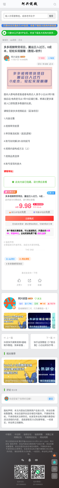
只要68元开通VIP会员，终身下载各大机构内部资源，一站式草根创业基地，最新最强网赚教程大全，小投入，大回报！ (32, 32)
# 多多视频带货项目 (14, 263)
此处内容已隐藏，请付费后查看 (30, 181)
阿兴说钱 (15, 56)
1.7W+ (29, 303)
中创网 (17, 434)
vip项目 (13, 40)
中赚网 (8, 434)
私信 (52, 58)
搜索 (51, 15)
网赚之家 (50, 434)
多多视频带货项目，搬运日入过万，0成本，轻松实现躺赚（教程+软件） (28, 49)
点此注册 (41, 233)
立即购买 (29, 218)
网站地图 (44, 437)
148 (43, 303)
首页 (6, 40)
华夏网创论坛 (31, 437)
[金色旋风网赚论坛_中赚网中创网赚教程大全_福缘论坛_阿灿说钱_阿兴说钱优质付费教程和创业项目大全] (29, 3)
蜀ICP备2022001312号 (28, 441)
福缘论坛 (27, 434)
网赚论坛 (18, 437)
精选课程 (25, 259)
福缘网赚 (39, 434)
